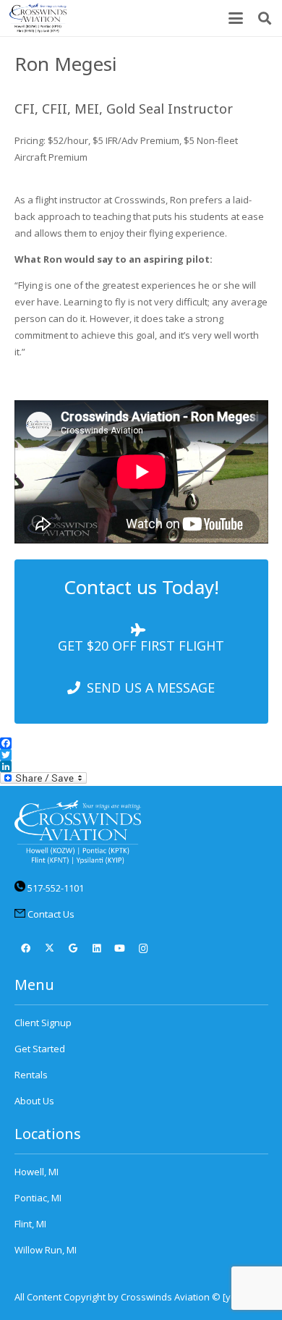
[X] (49, 949)
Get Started (39, 1048)
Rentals (31, 1074)
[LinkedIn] (96, 949)
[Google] (73, 949)
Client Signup (43, 1022)
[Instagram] (143, 949)
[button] (236, 18)
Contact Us (50, 914)
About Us (34, 1100)
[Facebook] (26, 949)
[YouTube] (120, 949)
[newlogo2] (38, 18)
